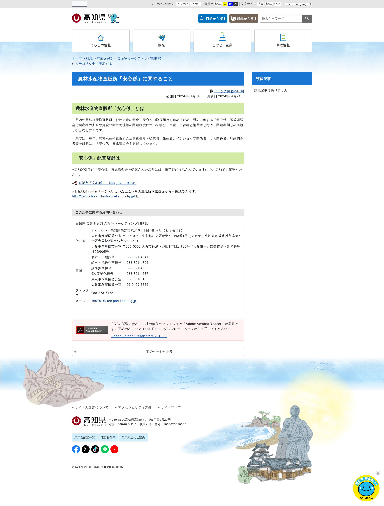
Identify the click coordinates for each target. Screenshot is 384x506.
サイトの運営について (92, 407)
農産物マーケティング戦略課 (139, 58)
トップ (77, 58)
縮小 (277, 3)
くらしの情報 (101, 45)
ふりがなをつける (162, 3)
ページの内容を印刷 (229, 91)
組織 (89, 58)
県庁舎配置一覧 (84, 437)
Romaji (195, 3)
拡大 (261, 3)
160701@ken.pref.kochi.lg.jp (113, 301)
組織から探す (247, 18)
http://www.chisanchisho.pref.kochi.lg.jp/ (103, 196)
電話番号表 (108, 437)
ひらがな (182, 3)
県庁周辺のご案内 (133, 437)
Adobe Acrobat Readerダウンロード (139, 336)
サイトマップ (171, 407)
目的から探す (216, 18)
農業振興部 (105, 58)
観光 (161, 45)
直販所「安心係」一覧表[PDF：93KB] (108, 183)
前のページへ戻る (159, 351)
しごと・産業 (222, 45)
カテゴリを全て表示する (93, 63)
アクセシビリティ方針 (135, 407)
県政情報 (283, 45)
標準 (218, 3)
